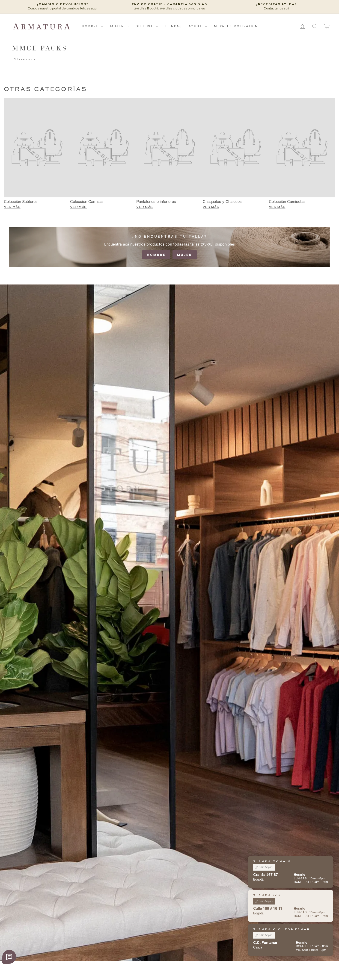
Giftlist (145, 26)
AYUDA (196, 26)
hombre (156, 255)
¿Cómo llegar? (264, 867)
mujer (184, 255)
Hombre (91, 26)
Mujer (117, 26)
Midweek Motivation (236, 26)
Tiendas (173, 26)
